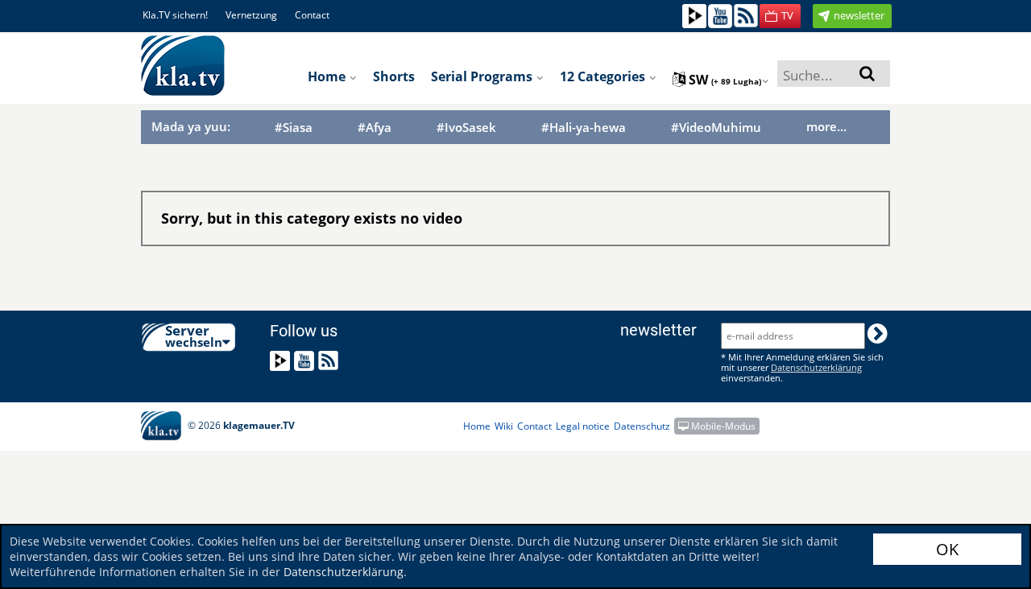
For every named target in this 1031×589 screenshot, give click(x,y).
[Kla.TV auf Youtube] (720, 15)
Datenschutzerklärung (344, 571)
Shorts (394, 76)
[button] (780, 16)
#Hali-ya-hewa (583, 127)
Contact (312, 15)
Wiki (504, 426)
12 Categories (604, 76)
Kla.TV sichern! (175, 15)
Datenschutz (642, 426)
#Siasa (294, 127)
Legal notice (583, 426)
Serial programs (483, 76)
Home (328, 76)
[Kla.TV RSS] (746, 15)
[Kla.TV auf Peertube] (694, 15)
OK (947, 549)
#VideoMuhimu (716, 127)
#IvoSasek (466, 127)
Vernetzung (251, 15)
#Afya (374, 127)
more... (826, 126)
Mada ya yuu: (190, 126)
